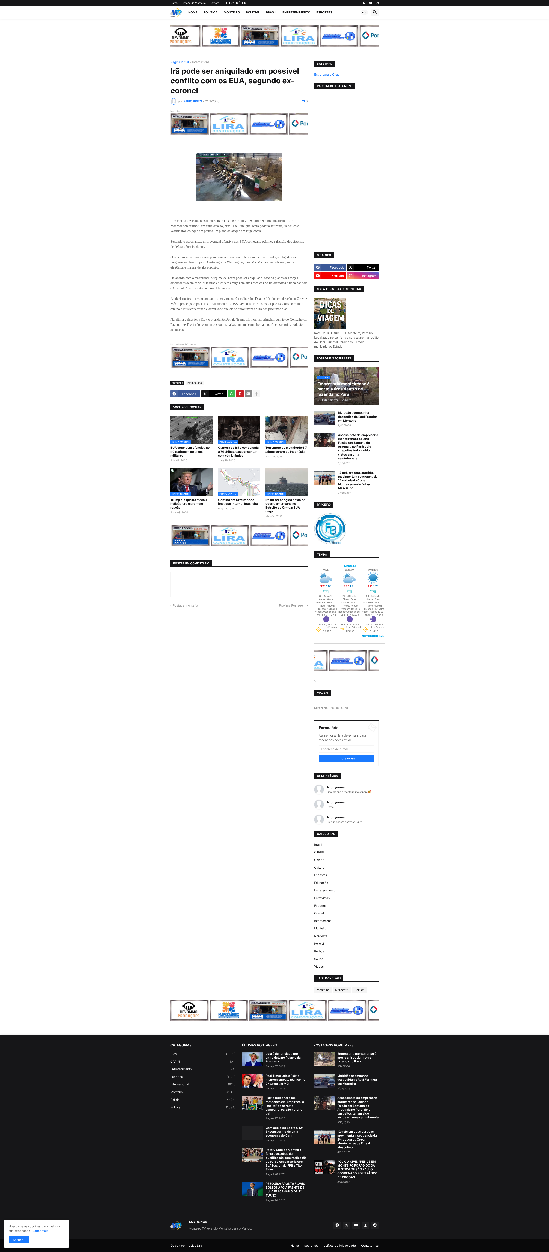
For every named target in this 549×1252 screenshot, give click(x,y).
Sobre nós (311, 1245)
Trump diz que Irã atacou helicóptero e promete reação (188, 503)
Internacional (201, 62)
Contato (214, 2)
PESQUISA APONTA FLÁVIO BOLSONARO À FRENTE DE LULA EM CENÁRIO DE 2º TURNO (285, 1189)
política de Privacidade (340, 1245)
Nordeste (320, 936)
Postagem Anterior (186, 605)
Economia (321, 875)
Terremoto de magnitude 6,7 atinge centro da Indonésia (286, 449)
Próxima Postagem (292, 605)
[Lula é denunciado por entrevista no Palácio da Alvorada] (252, 1059)
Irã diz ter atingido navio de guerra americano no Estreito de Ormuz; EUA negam (285, 505)
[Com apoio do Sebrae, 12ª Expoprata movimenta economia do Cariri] (252, 1133)
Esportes (324, 12)
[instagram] (377, 3)
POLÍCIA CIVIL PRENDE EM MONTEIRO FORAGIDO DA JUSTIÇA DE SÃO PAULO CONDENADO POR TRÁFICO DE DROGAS (357, 1169)
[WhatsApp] (231, 393)
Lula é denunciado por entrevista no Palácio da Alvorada (283, 1057)
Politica (211, 12)
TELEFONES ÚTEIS (234, 2)
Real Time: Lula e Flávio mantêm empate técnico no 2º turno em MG (285, 1079)
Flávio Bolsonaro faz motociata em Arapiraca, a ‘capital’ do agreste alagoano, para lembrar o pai (285, 1105)
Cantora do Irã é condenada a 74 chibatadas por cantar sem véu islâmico (238, 451)
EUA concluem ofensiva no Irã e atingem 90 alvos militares (190, 451)
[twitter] (346, 1225)
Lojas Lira (195, 1245)
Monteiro (232, 12)
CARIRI (319, 852)
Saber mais (40, 1231)
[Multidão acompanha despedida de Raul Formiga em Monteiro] (324, 418)
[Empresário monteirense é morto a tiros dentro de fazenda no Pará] (324, 1059)
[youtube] (370, 3)
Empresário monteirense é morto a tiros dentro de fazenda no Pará (356, 1057)
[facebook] (364, 3)
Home (174, 2)
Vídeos (319, 966)
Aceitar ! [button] (18, 1240)
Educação (321, 882)
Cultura (319, 867)
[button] (364, 12)
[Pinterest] (240, 393)
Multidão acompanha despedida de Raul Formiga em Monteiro (357, 416)
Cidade (319, 860)
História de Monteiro (193, 2)
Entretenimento (296, 12)
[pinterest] (375, 1225)
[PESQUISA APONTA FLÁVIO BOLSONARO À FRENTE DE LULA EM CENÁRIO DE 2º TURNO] (252, 1189)
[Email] (248, 393)
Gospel (319, 913)
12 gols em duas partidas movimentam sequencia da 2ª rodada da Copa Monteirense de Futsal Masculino (357, 480)
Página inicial (179, 62)
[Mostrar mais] (256, 393)
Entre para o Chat (326, 74)
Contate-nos (370, 1245)
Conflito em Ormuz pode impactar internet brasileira (238, 501)
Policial (253, 12)
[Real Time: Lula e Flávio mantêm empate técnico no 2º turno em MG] (252, 1081)
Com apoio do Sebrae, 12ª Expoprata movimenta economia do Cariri (284, 1131)
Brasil (271, 12)
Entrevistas (322, 898)
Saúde (318, 959)
